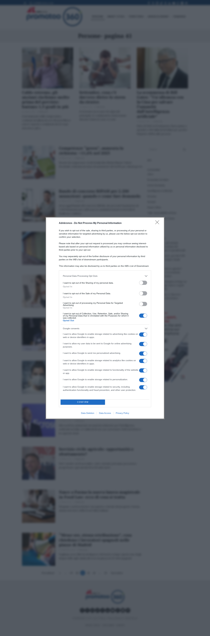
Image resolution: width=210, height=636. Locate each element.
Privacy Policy (122, 413)
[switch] (143, 283)
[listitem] (105, 276)
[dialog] (105, 318)
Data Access (105, 413)
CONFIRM (83, 402)
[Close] (158, 223)
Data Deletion (87, 413)
